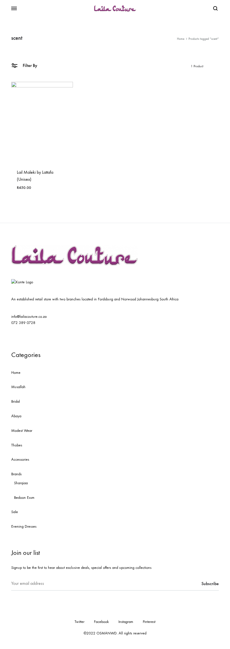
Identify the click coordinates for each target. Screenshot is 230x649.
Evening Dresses (23, 526)
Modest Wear (21, 430)
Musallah (18, 386)
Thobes (16, 445)
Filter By (29, 65)
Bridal (15, 401)
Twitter (79, 621)
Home (180, 39)
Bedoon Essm (24, 497)
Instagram (125, 621)
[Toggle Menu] (14, 9)
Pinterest (149, 621)
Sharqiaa (21, 483)
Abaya (16, 416)
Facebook (101, 621)
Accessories (20, 459)
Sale (14, 511)
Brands (16, 474)
